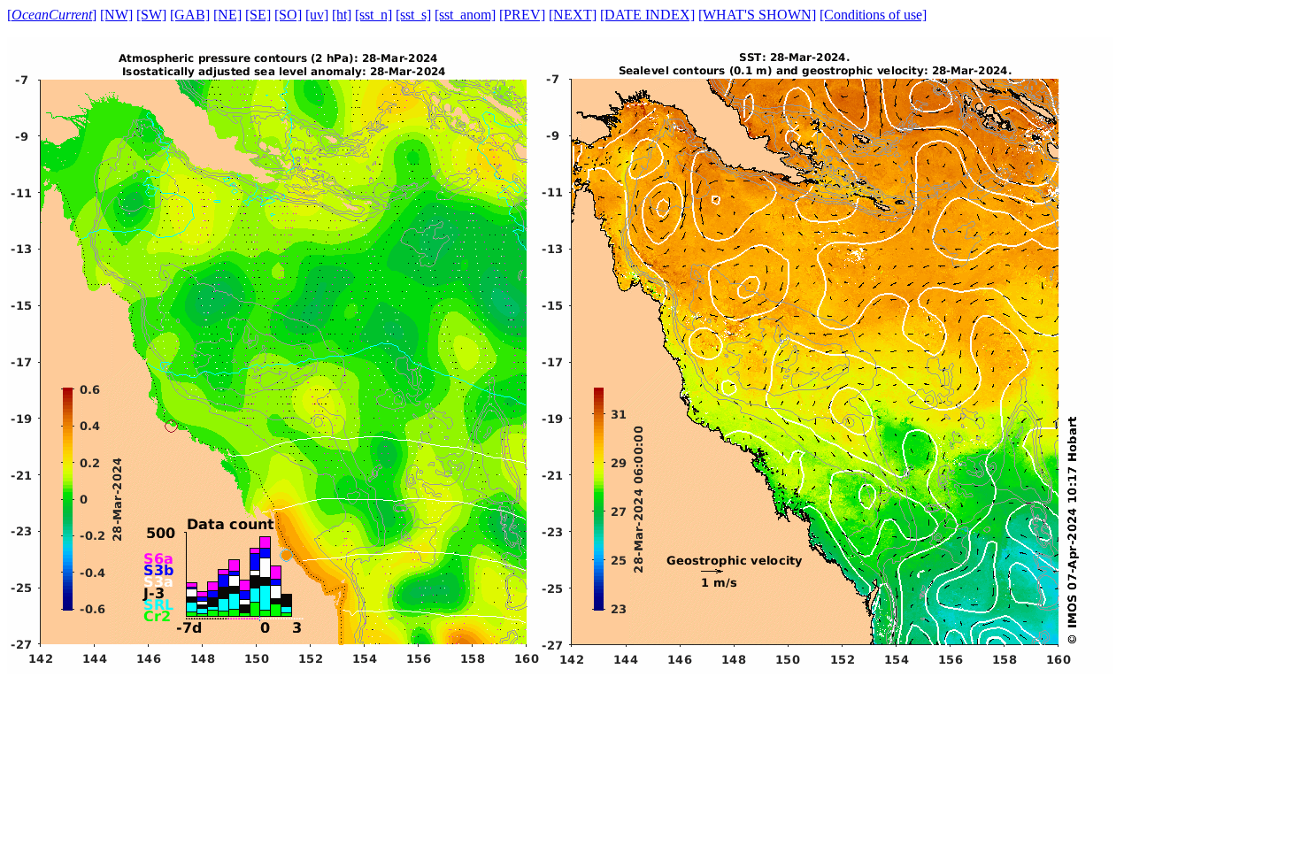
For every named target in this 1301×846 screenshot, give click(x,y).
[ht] (341, 14)
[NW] (116, 14)
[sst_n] (373, 14)
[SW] (151, 14)
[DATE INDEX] (647, 14)
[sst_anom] (465, 14)
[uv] (316, 14)
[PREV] (522, 14)
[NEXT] (573, 14)
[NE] (227, 14)
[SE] (258, 14)
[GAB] (190, 14)
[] (51, 14)
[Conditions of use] (873, 14)
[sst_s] (413, 14)
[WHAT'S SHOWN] (757, 14)
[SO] (288, 14)
